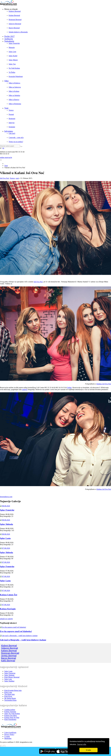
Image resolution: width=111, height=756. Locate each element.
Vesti (6, 108)
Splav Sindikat (9, 681)
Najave (11, 110)
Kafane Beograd (14, 15)
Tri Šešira (12, 72)
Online (69, 387)
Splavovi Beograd (15, 24)
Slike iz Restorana (15, 104)
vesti (17, 178)
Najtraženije (9, 41)
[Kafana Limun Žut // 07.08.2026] (5, 590)
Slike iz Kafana (14, 91)
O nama (7, 736)
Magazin (12, 47)
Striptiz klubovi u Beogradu (18, 32)
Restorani (12, 118)
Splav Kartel (13, 56)
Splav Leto (12, 52)
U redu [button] (88, 750)
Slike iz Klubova (14, 83)
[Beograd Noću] (11, 729)
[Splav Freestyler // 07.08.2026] (5, 562)
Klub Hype (8, 696)
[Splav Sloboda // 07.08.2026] (5, 548)
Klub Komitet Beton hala (13, 690)
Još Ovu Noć (4, 178)
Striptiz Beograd (8, 655)
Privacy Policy (9, 734)
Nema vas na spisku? (16, 142)
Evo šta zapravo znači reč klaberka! (16, 631)
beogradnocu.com (6, 497)
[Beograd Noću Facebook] (1, 747)
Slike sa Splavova (15, 87)
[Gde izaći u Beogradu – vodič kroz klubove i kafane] (19, 636)
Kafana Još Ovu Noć (104, 384)
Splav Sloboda (6, 524)
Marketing (7, 738)
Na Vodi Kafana (14, 68)
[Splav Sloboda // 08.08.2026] (5, 520)
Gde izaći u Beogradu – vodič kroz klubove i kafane (23, 640)
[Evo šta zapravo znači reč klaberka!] (13, 627)
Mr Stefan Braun (10, 698)
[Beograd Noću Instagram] (4, 747)
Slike (6, 81)
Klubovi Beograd (15, 11)
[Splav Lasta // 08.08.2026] (5, 534)
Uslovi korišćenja (10, 732)
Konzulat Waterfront (16, 76)
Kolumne (12, 127)
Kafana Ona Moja (10, 715)
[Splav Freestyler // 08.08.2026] (5, 506)
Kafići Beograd (8, 660)
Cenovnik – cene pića (16, 137)
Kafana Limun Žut (8, 595)
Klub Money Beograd (11, 677)
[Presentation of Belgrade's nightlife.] (8, 5)
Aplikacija (8, 39)
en (3, 148)
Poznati (11, 114)
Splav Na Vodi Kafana (12, 713)
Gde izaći (12, 133)
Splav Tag (12, 64)
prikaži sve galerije (6, 619)
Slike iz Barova (14, 99)
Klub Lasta (8, 692)
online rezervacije (6, 157)
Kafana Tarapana (10, 712)
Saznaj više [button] (81, 744)
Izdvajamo (8, 131)
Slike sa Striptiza (14, 95)
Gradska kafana (9, 710)
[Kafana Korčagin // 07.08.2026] (5, 605)
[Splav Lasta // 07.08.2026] (5, 576)
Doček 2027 (9, 36)
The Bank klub (9, 694)
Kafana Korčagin (8, 609)
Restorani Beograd (15, 19)
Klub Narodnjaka (10, 719)
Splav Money (13, 60)
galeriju (24, 389)
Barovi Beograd (14, 28)
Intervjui (11, 123)
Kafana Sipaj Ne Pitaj (11, 717)
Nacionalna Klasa (10, 700)
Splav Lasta (5, 538)
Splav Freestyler (14, 43)
